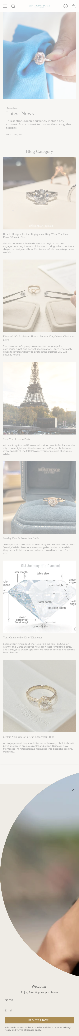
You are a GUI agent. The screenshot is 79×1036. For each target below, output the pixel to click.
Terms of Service (25, 1030)
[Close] (73, 790)
